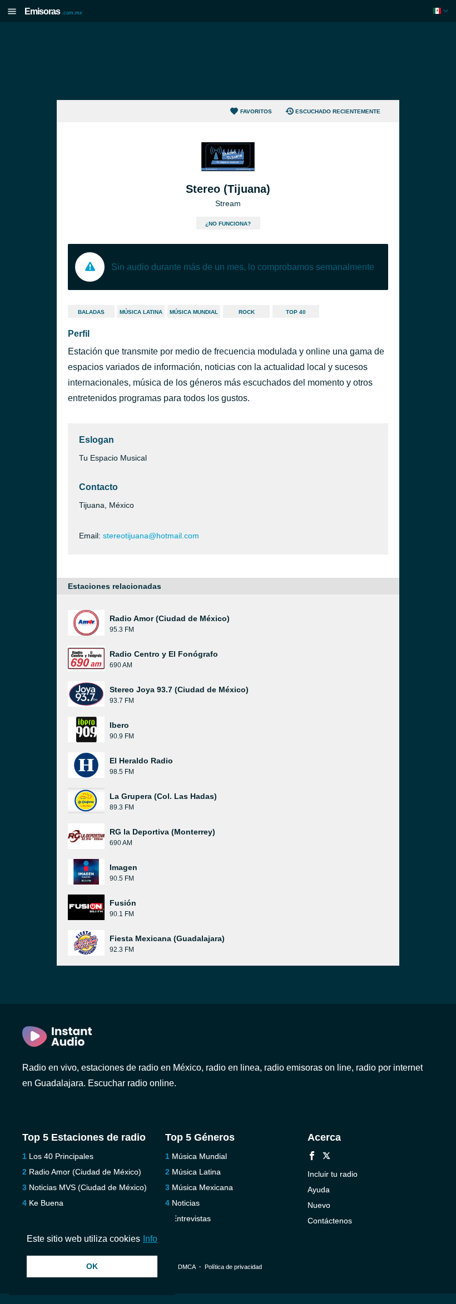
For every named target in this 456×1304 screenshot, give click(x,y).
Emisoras (53, 11)
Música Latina (141, 312)
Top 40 (296, 312)
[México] (441, 11)
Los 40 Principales (61, 1156)
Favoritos (256, 111)
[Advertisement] (228, 61)
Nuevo (319, 1205)
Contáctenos (330, 1220)
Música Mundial (194, 312)
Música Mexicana (202, 1187)
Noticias (186, 1202)
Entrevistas (191, 1218)
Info (150, 1238)
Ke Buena (46, 1202)
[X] (326, 1157)
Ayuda (319, 1189)
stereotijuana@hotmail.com (151, 535)
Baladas (91, 312)
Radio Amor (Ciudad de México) (85, 1171)
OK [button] (92, 1266)
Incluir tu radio (333, 1174)
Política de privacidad (233, 1266)
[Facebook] (312, 1157)
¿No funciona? (228, 224)
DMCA (186, 1266)
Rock (247, 312)
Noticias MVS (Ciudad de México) (88, 1187)
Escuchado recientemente (337, 111)
